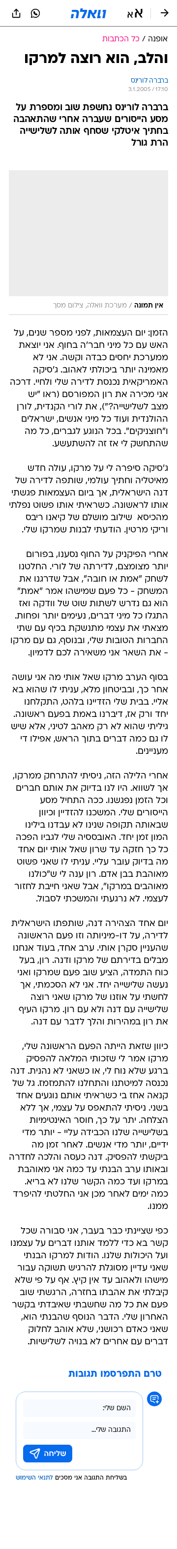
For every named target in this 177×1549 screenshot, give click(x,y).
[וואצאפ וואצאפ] (35, 13)
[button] (135, 13)
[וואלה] (88, 13)
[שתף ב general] (16, 13)
